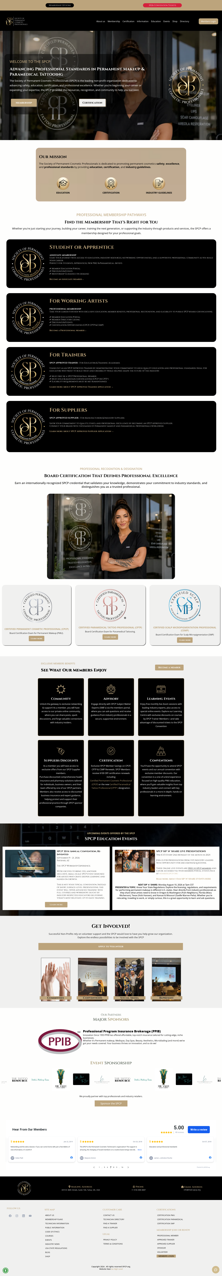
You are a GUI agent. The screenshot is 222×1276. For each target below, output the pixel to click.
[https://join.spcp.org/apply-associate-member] (28, 264)
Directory (184, 21)
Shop (174, 21)
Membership (114, 21)
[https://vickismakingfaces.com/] (24, 1080)
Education (156, 21)
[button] (5, 1270)
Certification (128, 21)
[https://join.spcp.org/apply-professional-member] (28, 318)
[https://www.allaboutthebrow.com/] (66, 1080)
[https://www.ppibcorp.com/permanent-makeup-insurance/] (60, 1041)
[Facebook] (10, 1215)
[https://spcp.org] (17, 21)
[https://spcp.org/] (24, 1188)
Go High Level (117, 1269)
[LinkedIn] (23, 1215)
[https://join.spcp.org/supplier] (28, 427)
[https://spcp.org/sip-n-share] (135, 861)
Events (166, 21)
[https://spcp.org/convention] (30, 863)
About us (100, 21)
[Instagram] (16, 1215)
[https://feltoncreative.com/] (86, 1080)
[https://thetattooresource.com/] (107, 1079)
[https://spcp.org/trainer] (28, 372)
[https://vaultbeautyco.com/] (45, 1079)
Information (143, 21)
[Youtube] (30, 1215)
